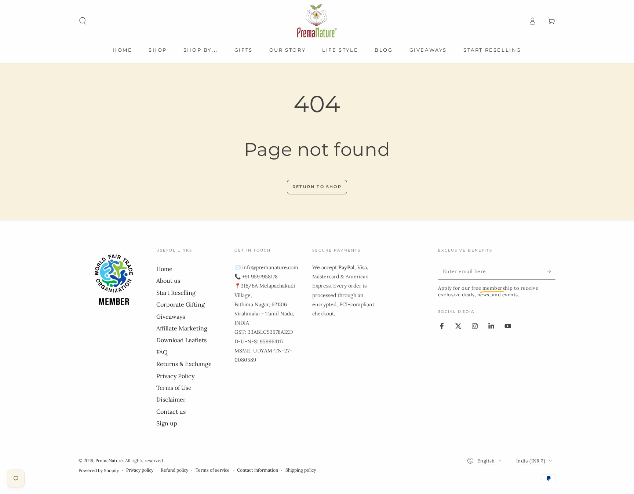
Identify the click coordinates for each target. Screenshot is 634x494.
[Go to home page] (317, 20)
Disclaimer (171, 399)
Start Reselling (176, 292)
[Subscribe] (551, 271)
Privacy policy (139, 470)
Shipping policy (300, 470)
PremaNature (109, 460)
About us (168, 280)
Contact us (171, 411)
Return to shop (317, 186)
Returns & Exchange (184, 363)
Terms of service (213, 470)
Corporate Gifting (180, 304)
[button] (82, 21)
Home (164, 268)
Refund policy (174, 470)
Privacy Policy (175, 376)
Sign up (166, 423)
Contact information (257, 470)
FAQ (162, 352)
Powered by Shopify (99, 470)
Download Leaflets (181, 340)
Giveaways (170, 316)
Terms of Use (174, 387)
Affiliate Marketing (181, 328)
